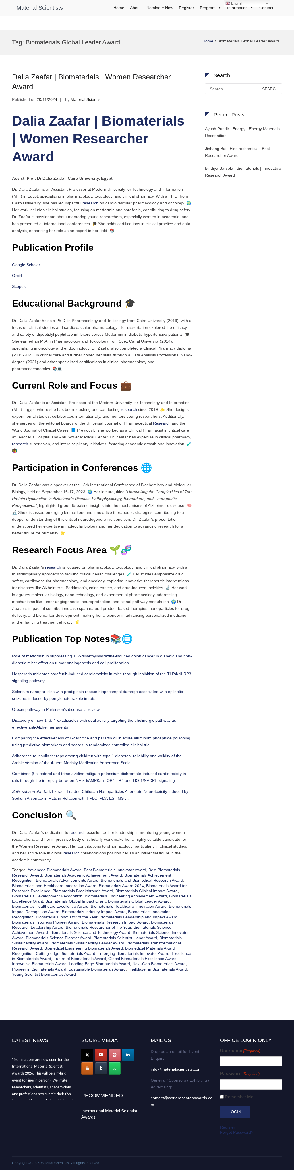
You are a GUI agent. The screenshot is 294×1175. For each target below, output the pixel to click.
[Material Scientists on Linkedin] (128, 1055)
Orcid (17, 275)
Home (118, 7)
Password (240, 1073)
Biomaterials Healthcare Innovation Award (129, 906)
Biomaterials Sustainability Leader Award (87, 943)
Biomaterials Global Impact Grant (75, 901)
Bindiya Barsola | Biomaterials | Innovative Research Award (243, 171)
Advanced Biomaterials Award (55, 870)
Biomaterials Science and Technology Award (90, 932)
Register (186, 7)
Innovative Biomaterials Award (39, 963)
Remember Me (239, 1096)
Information (237, 7)
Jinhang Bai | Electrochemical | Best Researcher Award (237, 152)
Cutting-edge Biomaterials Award (65, 953)
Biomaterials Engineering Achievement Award (126, 896)
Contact (266, 7)
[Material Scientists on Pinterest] (115, 1055)
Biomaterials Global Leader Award (139, 901)
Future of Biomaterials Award (79, 958)
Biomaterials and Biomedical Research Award (142, 880)
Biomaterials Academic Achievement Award (83, 875)
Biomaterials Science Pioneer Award (58, 938)
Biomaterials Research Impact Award (115, 922)
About (135, 7)
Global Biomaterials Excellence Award (142, 958)
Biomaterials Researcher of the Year (98, 927)
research (90, 203)
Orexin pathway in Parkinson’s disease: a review (56, 709)
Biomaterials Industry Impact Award (94, 911)
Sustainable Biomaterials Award (97, 969)
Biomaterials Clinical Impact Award (146, 891)
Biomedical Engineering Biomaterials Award (83, 948)
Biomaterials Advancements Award (67, 880)
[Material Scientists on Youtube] (101, 1055)
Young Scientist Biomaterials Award (44, 974)
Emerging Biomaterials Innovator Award (133, 953)
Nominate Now (159, 7)
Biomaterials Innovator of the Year (66, 917)
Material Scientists (39, 8)
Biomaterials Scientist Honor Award (125, 938)
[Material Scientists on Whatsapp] (115, 1068)
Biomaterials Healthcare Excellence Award (50, 906)
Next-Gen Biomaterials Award (159, 963)
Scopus (19, 286)
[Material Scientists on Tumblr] (101, 1068)
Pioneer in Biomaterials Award (39, 969)
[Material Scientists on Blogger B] (87, 1068)
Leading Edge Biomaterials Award (99, 963)
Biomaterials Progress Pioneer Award (46, 922)
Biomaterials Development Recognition (47, 896)
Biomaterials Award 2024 (121, 885)
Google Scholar (26, 264)
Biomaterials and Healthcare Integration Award (54, 885)
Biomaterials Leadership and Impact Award (138, 917)
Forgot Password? (236, 1132)
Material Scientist (86, 99)
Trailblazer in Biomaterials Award (157, 969)
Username (240, 1050)
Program (208, 7)
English (236, 3)
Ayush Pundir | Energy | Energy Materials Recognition (242, 132)
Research (162, 423)
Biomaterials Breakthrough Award (83, 891)
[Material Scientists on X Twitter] (87, 1055)
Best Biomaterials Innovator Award (115, 870)
